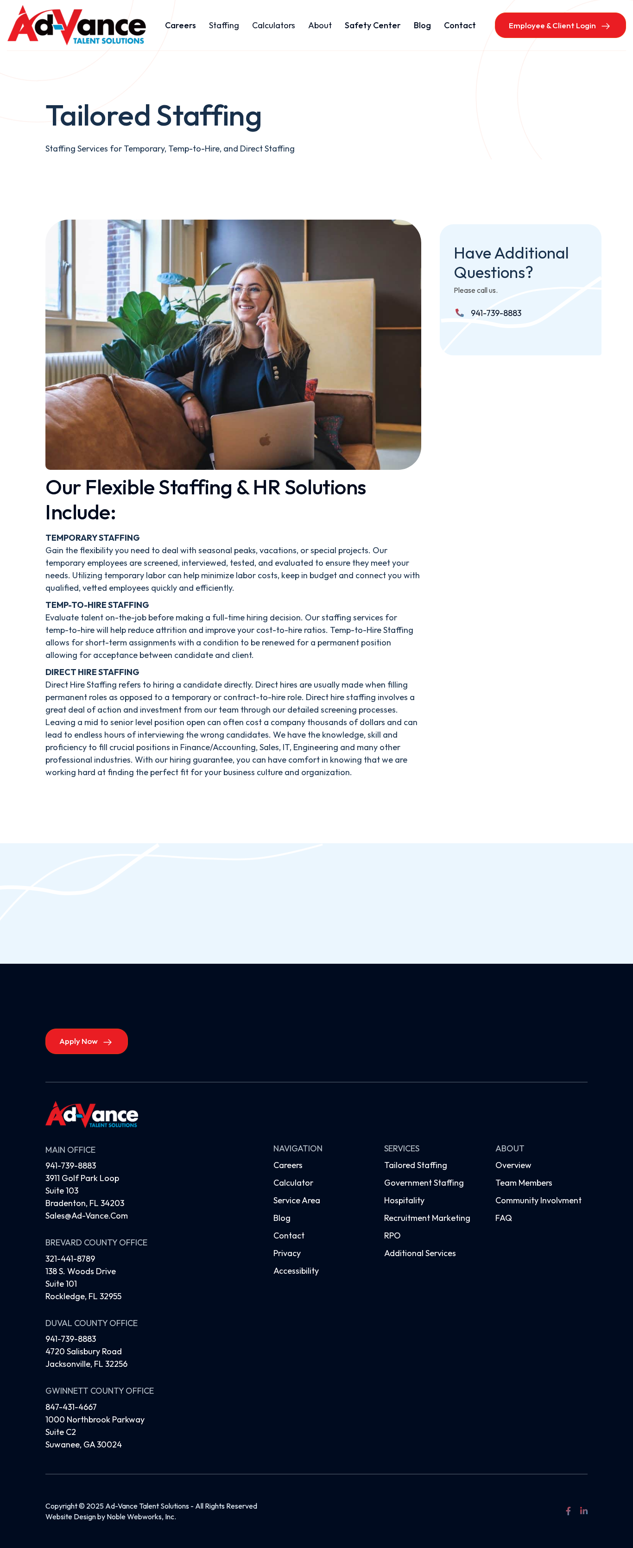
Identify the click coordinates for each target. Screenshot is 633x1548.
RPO (392, 1235)
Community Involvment (538, 1200)
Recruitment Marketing (427, 1218)
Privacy (287, 1253)
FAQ (503, 1218)
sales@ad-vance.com (86, 1215)
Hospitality (404, 1200)
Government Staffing (424, 1182)
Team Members (523, 1182)
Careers (180, 25)
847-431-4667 (71, 1407)
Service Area (296, 1200)
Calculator (293, 1182)
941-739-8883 (496, 313)
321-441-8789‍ (70, 1258)
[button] (224, 25)
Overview (513, 1165)
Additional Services (420, 1253)
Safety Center (373, 25)
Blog (422, 25)
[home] (76, 25)
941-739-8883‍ (70, 1338)
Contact (460, 25)
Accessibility (296, 1270)
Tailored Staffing (415, 1165)
